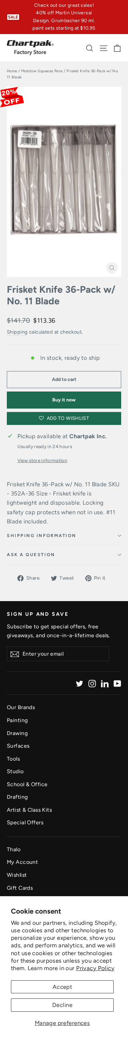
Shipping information (41, 535)
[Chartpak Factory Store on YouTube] (117, 683)
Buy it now (64, 400)
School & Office (27, 784)
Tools (13, 758)
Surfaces (18, 746)
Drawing (17, 733)
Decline (62, 1004)
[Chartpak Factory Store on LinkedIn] (105, 683)
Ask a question (31, 554)
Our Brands (21, 707)
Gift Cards (20, 888)
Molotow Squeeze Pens (42, 71)
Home (12, 71)
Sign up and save (38, 614)
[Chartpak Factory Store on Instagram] (92, 683)
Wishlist (17, 875)
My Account (22, 862)
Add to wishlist (67, 418)
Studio (15, 771)
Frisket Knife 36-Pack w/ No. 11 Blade (61, 295)
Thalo (13, 849)
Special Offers (25, 822)
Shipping (17, 332)
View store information (42, 460)
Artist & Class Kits (29, 810)
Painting (17, 720)
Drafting (17, 797)
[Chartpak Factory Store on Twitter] (79, 683)
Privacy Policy (95, 968)
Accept (62, 986)
